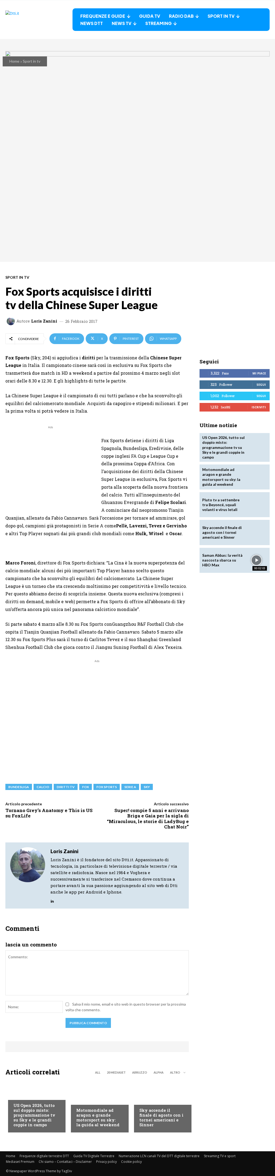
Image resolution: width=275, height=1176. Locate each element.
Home (14, 61)
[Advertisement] (50, 467)
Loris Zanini (44, 321)
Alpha (159, 1072)
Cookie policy (131, 1161)
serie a (130, 787)
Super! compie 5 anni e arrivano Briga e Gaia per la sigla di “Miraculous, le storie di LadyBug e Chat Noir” (148, 818)
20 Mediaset (116, 1072)
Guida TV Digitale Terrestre (93, 1156)
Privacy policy (106, 1161)
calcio (43, 787)
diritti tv (66, 787)
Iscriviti (259, 407)
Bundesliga (18, 787)
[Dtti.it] (39, 19)
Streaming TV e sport (220, 1156)
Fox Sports (106, 787)
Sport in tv (31, 61)
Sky (147, 787)
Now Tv (20, 1095)
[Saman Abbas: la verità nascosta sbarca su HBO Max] (256, 560)
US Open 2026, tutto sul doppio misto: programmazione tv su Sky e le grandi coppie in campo (34, 1115)
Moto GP (84, 1100)
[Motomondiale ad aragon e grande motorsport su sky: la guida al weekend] (256, 477)
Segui (261, 385)
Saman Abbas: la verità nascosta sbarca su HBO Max (222, 560)
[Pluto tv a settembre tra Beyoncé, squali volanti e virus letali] (256, 504)
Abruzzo (139, 1072)
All (97, 1072)
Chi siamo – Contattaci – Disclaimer (65, 1161)
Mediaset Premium (20, 1161)
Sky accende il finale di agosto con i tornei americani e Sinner (161, 1117)
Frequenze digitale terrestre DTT (44, 1156)
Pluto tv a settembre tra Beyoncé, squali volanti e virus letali (221, 505)
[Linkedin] (52, 900)
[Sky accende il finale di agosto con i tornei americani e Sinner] (256, 532)
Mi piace (259, 373)
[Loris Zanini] (11, 321)
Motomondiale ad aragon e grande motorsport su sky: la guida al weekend (98, 1117)
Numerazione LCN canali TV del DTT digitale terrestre (159, 1156)
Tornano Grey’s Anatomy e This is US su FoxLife (49, 813)
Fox (85, 787)
